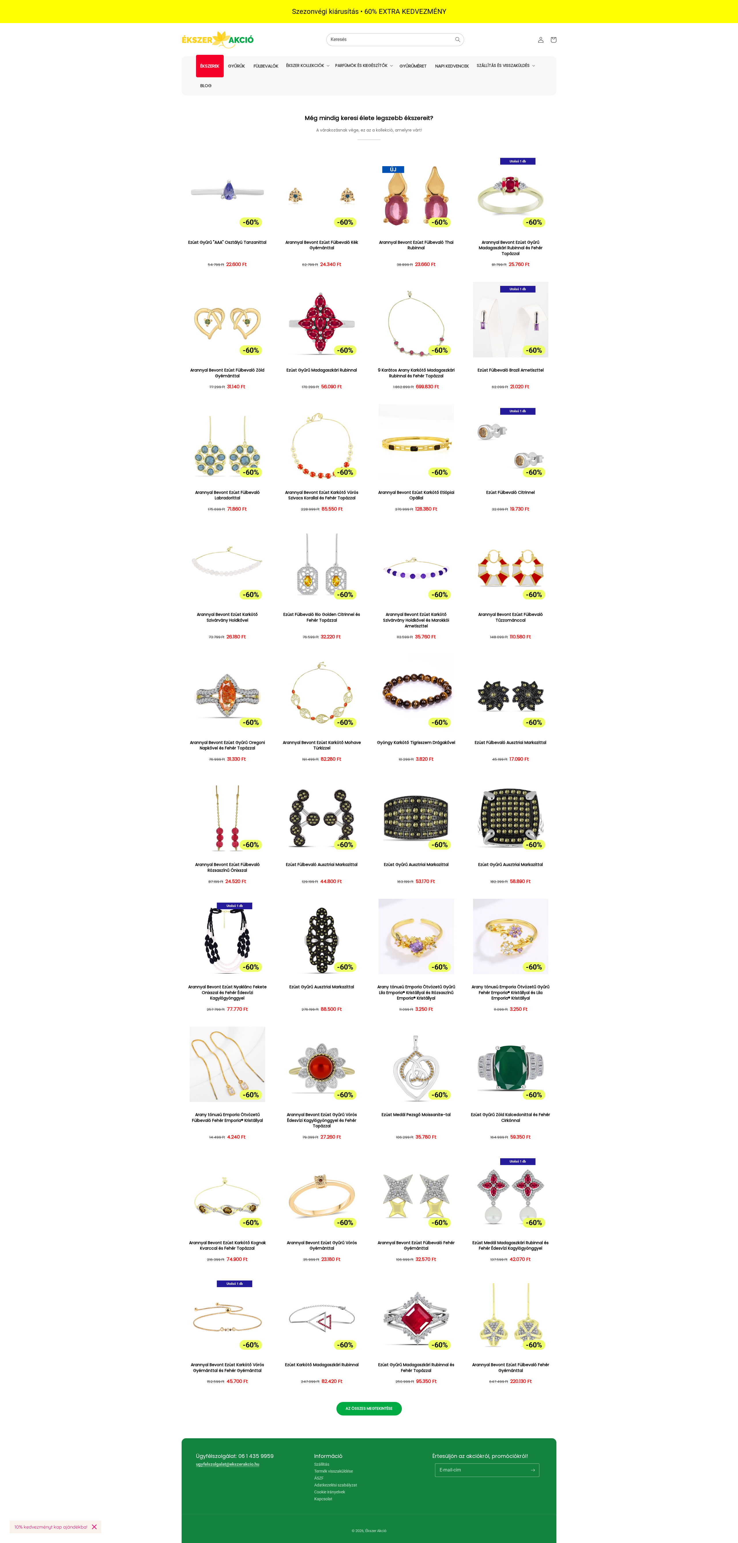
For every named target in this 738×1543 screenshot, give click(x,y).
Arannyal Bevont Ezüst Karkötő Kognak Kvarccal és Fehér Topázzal (227, 1245)
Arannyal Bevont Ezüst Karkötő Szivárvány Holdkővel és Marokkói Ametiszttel (416, 620)
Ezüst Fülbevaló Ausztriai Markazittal (510, 742)
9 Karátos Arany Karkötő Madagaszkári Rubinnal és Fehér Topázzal (416, 373)
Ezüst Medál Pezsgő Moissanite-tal (416, 1115)
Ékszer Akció (375, 1531)
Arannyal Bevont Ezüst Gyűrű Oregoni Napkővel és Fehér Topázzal (227, 745)
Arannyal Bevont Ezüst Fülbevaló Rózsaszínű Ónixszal (227, 867)
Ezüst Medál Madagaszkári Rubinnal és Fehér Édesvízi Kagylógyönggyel (510, 1245)
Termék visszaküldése (333, 1471)
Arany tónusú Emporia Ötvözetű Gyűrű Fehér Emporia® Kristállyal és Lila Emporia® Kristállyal (510, 992)
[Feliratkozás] (532, 1470)
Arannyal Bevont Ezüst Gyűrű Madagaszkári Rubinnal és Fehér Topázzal (511, 248)
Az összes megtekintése (369, 1408)
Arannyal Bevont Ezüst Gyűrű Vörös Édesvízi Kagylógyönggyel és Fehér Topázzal (322, 1120)
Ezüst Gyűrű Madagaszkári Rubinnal (322, 370)
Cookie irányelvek (329, 1492)
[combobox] (395, 39)
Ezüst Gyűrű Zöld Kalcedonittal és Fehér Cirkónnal (510, 1117)
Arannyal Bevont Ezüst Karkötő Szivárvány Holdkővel (227, 617)
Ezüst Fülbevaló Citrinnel (510, 492)
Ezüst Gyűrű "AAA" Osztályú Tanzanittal (227, 242)
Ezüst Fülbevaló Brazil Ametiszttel (511, 370)
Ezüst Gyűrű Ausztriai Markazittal (416, 864)
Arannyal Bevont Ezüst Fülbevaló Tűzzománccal (510, 617)
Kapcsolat (323, 1499)
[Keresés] (457, 39)
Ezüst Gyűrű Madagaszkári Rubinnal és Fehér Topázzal (416, 1367)
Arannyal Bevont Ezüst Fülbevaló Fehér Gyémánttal (416, 1245)
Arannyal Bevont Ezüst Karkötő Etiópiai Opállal (416, 495)
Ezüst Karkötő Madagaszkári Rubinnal (322, 1365)
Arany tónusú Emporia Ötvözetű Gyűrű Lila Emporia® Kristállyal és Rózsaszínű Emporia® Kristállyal (416, 992)
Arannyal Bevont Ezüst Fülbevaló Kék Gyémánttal (321, 245)
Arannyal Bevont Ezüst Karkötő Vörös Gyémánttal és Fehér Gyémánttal (227, 1367)
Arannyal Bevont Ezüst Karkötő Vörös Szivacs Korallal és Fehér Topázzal (321, 495)
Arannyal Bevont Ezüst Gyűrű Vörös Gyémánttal (322, 1245)
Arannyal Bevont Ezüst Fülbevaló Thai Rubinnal (416, 245)
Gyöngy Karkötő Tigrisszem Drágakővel (416, 742)
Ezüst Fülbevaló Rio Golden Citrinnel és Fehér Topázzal (321, 617)
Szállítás (321, 1464)
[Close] (94, 1527)
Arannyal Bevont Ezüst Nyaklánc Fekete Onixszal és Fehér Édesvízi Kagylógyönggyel (227, 992)
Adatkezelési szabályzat (335, 1485)
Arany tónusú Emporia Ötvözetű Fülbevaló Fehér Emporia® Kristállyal (227, 1117)
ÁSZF (319, 1478)
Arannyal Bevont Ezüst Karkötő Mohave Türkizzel (322, 745)
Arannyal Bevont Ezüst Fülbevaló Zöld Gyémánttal (227, 373)
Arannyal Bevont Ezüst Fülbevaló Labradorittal (227, 495)
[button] (307, 65)
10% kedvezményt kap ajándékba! (50, 1527)
